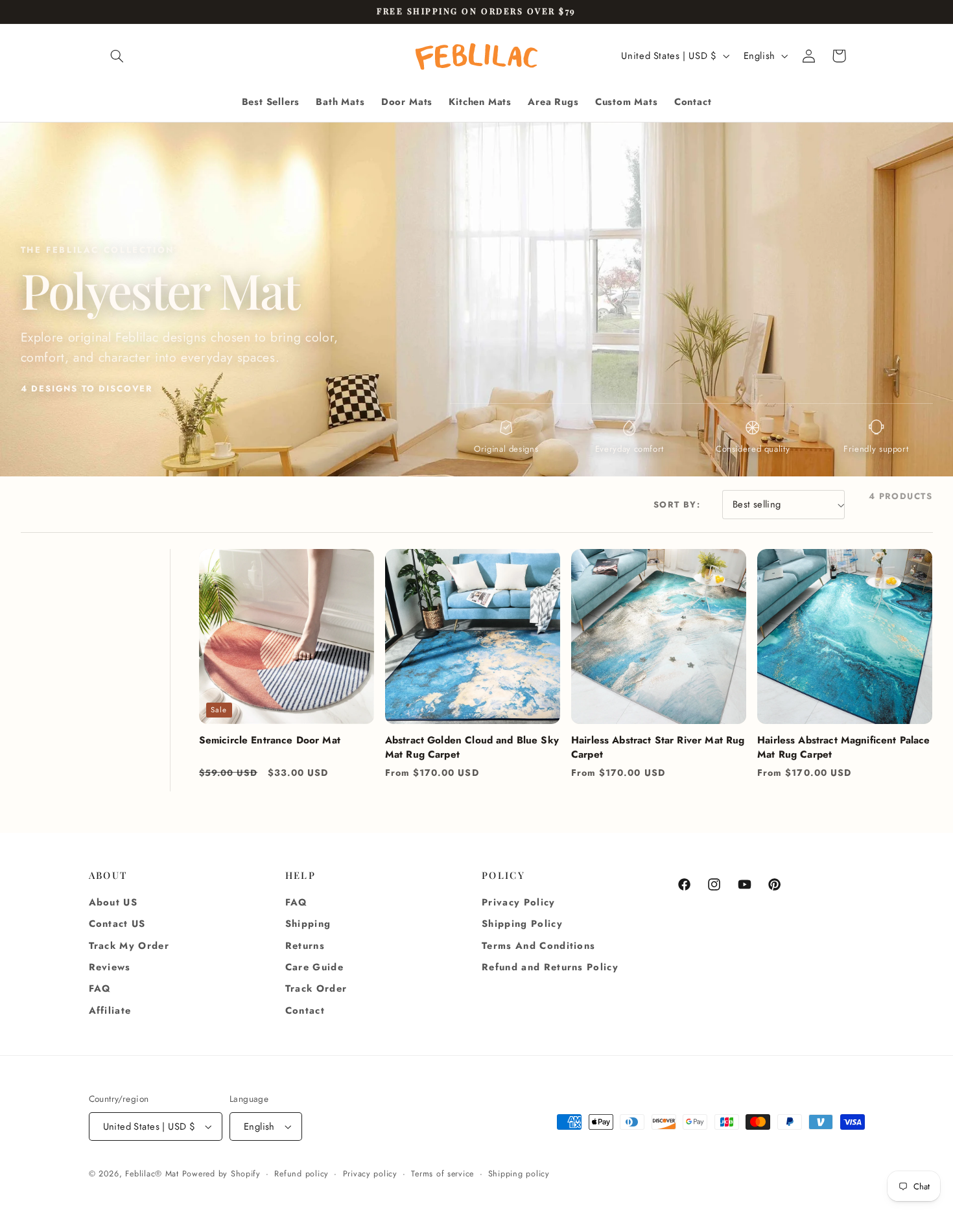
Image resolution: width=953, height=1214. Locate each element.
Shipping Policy (522, 924)
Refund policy (301, 1174)
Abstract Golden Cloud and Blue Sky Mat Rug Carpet (472, 747)
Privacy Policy (519, 902)
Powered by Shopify (221, 1174)
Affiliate (110, 1010)
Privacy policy (370, 1174)
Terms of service (442, 1174)
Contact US (117, 924)
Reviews (110, 967)
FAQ (100, 988)
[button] (117, 56)
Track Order (316, 988)
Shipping (308, 924)
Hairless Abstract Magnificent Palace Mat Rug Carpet (843, 747)
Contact (305, 1010)
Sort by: (677, 504)
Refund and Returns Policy (550, 967)
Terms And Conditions (538, 946)
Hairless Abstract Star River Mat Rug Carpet (657, 747)
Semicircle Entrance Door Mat (269, 740)
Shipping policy (519, 1174)
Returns (305, 946)
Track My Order (129, 946)
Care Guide (314, 967)
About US (113, 902)
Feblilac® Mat (152, 1174)
